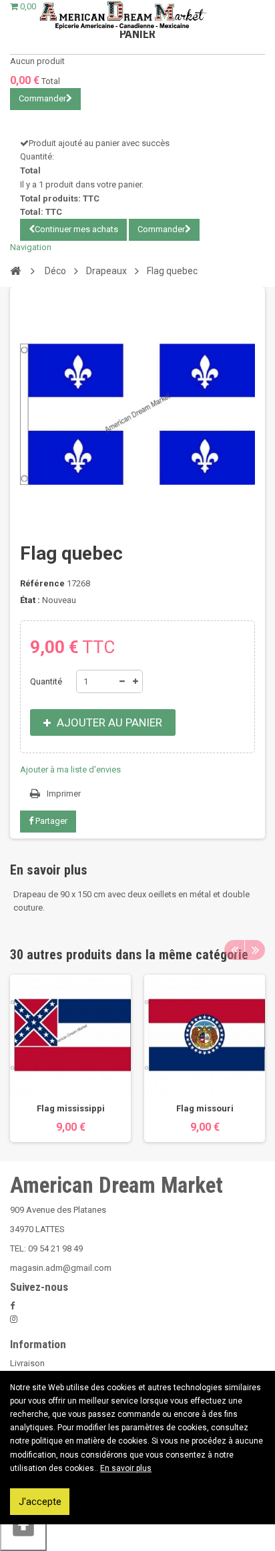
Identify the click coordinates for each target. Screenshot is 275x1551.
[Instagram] (13, 1319)
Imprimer (64, 794)
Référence (42, 583)
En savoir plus (126, 1468)
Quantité (46, 681)
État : (30, 600)
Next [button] (255, 950)
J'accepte (40, 1502)
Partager (50, 821)
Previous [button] (234, 950)
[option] (70, 1058)
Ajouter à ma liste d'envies (70, 769)
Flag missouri (205, 1108)
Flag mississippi (71, 1108)
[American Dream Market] (122, 15)
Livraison (27, 1363)
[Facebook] (12, 1306)
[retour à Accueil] (15, 270)
